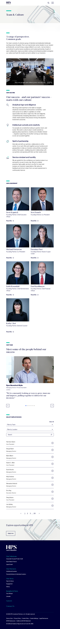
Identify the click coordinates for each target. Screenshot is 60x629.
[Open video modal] (30, 369)
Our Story (10, 578)
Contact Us (10, 606)
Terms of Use (9, 618)
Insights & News (12, 591)
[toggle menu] (52, 2)
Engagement (9, 583)
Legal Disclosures (43, 618)
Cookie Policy (25, 618)
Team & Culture (10, 581)
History (8, 586)
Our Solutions (11, 556)
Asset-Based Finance (11, 561)
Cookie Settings (34, 618)
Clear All (51, 422)
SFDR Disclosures (10, 621)
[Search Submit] (51, 434)
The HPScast (9, 593)
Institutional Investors (11, 571)
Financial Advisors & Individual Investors (16, 574)
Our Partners (11, 569)
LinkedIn (8, 596)
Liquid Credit (9, 564)
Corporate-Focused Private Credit (14, 558)
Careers (9, 601)
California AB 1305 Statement (23, 621)
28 (34, 513)
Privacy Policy (17, 618)
